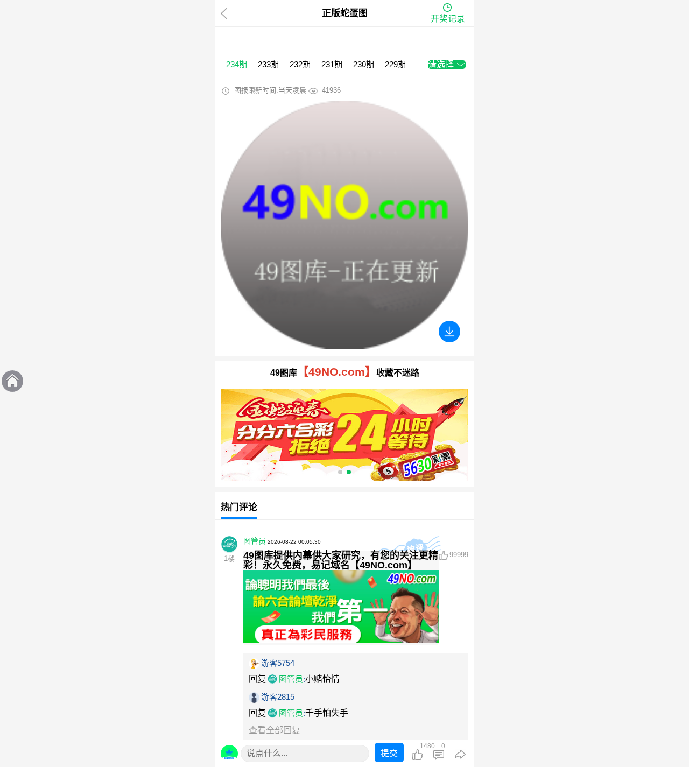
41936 (331, 90)
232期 (300, 64)
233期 (268, 64)
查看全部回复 (274, 730)
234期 (236, 64)
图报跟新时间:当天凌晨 (270, 90)
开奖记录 (448, 18)
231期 (331, 64)
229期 (395, 64)
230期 (363, 64)
